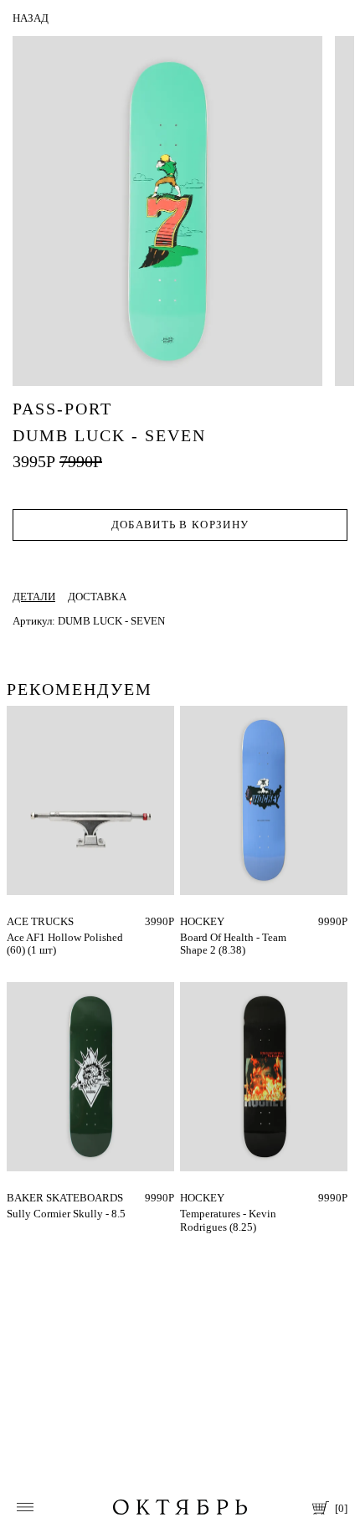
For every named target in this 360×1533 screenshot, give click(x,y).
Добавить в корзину (180, 524)
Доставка (97, 596)
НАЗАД (31, 18)
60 (12, 921)
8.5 (14, 1197)
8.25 (190, 1197)
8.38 (190, 921)
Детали (34, 596)
